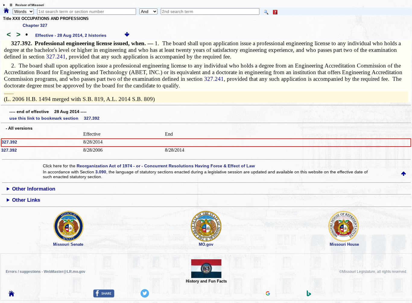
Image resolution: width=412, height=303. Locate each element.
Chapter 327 (35, 25)
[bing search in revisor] (309, 294)
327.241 (56, 56)
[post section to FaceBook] (103, 296)
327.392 (9, 142)
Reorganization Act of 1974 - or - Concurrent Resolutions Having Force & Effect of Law (166, 165)
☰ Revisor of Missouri (25, 5)
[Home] (6, 11)
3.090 (100, 171)
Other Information (33, 189)
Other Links (26, 200)
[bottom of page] (127, 35)
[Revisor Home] (11, 294)
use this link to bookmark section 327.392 (54, 118)
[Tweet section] (145, 296)
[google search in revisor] (268, 294)
